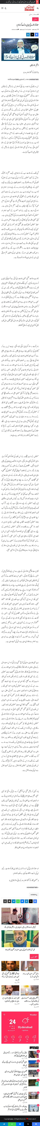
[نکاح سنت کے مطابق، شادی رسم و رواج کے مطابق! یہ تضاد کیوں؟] (10, 990)
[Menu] (2, 9)
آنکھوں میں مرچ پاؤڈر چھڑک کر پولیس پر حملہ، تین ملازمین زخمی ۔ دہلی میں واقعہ (16, 1073)
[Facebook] (35, 901)
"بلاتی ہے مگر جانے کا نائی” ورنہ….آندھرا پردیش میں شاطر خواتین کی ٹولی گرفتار (15, 1054)
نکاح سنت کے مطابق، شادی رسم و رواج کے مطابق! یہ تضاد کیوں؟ (10, 999)
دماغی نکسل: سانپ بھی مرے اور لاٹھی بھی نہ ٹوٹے (31, 975)
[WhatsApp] (18, 901)
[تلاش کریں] (38, 9)
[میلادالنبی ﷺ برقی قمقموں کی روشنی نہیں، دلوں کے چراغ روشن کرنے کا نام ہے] (10, 966)
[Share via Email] (9, 901)
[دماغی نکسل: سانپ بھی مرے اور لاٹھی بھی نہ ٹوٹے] (30, 966)
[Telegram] (14, 901)
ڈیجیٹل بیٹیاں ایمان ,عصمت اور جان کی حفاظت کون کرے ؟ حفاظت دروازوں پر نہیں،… (30, 1001)
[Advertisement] (20, 33)
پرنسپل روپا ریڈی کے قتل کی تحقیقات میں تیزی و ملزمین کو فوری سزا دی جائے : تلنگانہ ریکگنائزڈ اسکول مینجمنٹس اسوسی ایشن (15, 1097)
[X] (31, 901)
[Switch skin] (6, 9)
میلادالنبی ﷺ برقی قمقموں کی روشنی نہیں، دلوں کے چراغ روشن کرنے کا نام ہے (10, 977)
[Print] (5, 901)
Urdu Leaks (31, 1119)
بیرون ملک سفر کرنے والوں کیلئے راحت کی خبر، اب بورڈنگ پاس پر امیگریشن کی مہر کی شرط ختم (15, 1107)
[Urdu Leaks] (29, 8)
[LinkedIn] (26, 901)
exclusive (33, 894)
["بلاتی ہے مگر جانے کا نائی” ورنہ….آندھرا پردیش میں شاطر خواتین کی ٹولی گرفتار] (33, 1054)
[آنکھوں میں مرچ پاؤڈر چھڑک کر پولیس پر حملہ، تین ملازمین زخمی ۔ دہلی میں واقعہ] (33, 1073)
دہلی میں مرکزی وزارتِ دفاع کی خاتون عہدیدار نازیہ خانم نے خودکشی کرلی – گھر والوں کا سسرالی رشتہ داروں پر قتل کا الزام (14, 1084)
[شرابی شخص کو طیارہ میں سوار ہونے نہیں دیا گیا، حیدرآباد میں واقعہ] (33, 1063)
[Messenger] (22, 901)
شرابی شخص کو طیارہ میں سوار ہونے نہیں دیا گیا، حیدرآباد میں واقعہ (14, 1063)
